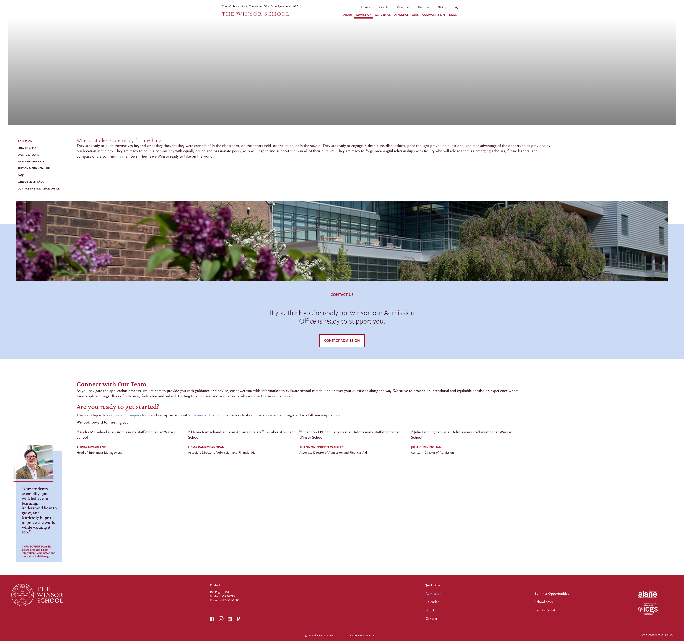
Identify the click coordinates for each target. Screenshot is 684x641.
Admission (364, 14)
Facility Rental (545, 610)
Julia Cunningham (426, 447)
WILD (430, 610)
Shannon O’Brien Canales (321, 447)
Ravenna (199, 415)
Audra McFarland (92, 447)
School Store (544, 602)
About (348, 14)
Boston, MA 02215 (222, 596)
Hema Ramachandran (206, 447)
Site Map (370, 635)
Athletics (401, 14)
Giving (442, 7)
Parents (384, 7)
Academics (383, 14)
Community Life (433, 14)
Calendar (403, 7)
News (453, 14)
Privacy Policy (357, 635)
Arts (415, 14)
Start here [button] (29, 423)
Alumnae (423, 7)
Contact (431, 619)
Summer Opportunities (552, 593)
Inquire (365, 7)
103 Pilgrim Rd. (220, 592)
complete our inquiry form (128, 415)
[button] (456, 8)
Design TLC (666, 634)
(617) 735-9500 (229, 600)
